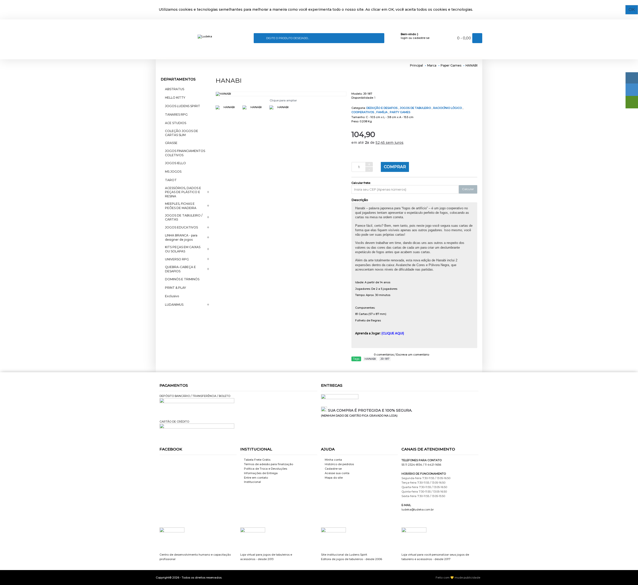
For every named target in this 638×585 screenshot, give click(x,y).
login (404, 38)
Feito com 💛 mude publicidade (458, 577)
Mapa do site (334, 477)
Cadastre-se (333, 468)
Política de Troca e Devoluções (265, 468)
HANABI (370, 359)
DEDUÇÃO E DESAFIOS (382, 108)
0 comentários (384, 354)
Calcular (468, 189)
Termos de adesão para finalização (268, 464)
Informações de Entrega (261, 473)
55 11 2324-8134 (411, 464)
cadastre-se (421, 38)
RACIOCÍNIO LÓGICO (448, 108)
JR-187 (384, 359)
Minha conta (333, 459)
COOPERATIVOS (363, 112)
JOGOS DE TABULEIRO (416, 108)
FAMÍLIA (382, 112)
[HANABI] (281, 94)
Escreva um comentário (412, 354)
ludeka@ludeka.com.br (417, 509)
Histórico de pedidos (339, 464)
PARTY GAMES (400, 112)
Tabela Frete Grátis (257, 459)
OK (632, 9)
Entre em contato (256, 477)
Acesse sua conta (337, 473)
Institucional (252, 482)
